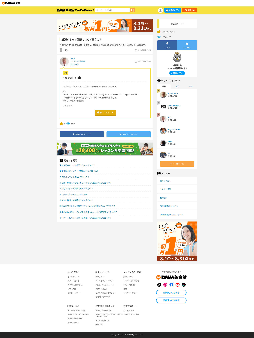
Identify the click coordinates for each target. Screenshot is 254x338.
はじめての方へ (73, 276)
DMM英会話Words (74, 318)
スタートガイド (73, 281)
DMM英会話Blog (73, 322)
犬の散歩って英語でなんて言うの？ (74, 177)
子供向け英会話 (102, 289)
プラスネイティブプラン (105, 281)
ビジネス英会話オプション (106, 293)
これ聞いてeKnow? (103, 297)
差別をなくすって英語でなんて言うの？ (76, 188)
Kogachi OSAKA (174, 129)
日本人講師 (71, 289)
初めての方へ (165, 180)
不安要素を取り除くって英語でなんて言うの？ (79, 171)
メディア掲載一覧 (102, 320)
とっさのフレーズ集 (131, 314)
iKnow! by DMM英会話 (76, 310)
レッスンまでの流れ (131, 281)
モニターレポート (74, 293)
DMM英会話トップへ (169, 206)
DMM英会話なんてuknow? (77, 314)
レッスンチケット (130, 293)
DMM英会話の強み (74, 285)
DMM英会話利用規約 (104, 310)
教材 (125, 289)
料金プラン (100, 276)
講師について (128, 276)
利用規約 (163, 197)
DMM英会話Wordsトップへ (171, 214)
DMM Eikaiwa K (174, 105)
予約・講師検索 (129, 285)
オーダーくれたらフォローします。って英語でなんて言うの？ (86, 217)
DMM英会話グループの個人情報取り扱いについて (109, 315)
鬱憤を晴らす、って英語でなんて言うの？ (77, 165)
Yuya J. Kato (173, 93)
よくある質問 (165, 189)
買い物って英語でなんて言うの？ (73, 194)
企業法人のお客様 (171, 292)
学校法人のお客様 (171, 300)
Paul (170, 117)
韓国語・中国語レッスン (105, 285)
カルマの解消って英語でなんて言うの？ (76, 200)
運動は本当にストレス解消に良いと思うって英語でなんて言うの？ (87, 206)
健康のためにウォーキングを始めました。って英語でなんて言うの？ (88, 212)
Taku (170, 141)
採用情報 (99, 324)
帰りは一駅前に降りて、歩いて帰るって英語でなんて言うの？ (86, 182)
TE (169, 153)
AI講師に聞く (174, 10)
